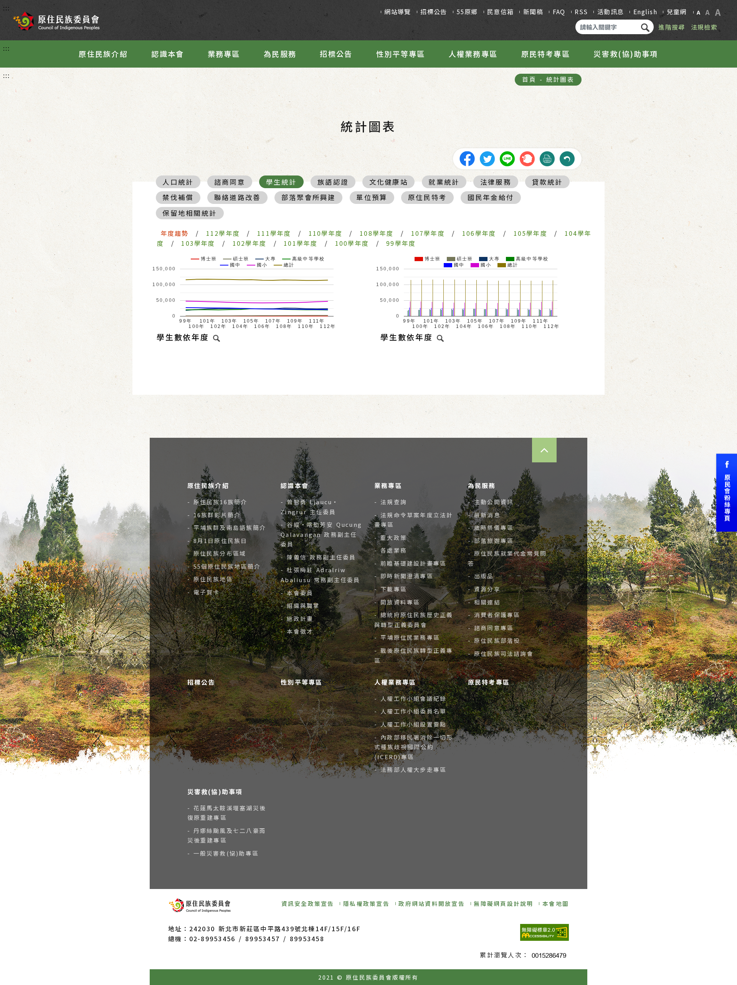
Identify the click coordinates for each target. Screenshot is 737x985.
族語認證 (333, 182)
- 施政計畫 (297, 618)
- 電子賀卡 (203, 592)
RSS (581, 11)
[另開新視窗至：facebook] (467, 157)
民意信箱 (500, 11)
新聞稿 (533, 11)
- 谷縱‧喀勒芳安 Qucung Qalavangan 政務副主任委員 (321, 534)
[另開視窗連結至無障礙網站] (544, 932)
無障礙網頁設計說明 (503, 903)
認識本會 (167, 53)
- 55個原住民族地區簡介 (224, 566)
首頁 (529, 79)
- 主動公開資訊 (491, 502)
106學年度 (479, 233)
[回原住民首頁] (56, 18)
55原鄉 (467, 11)
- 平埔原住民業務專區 (407, 637)
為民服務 (280, 53)
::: (6, 7)
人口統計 (177, 182)
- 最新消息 (484, 515)
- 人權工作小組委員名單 (410, 711)
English (645, 11)
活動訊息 (610, 11)
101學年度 (300, 243)
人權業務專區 (473, 53)
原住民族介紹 (103, 53)
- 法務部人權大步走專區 (410, 769)
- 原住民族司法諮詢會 (501, 653)
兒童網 (677, 11)
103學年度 (198, 243)
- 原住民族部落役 (494, 640)
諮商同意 (229, 182)
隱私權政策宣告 (366, 903)
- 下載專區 (390, 589)
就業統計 (443, 182)
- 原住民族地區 (210, 579)
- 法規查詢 (390, 502)
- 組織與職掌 (300, 605)
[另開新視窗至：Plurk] (527, 157)
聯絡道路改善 (237, 197)
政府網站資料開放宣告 (431, 903)
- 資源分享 (484, 589)
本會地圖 (555, 903)
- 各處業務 (390, 550)
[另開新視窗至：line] (507, 157)
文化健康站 (388, 182)
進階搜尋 (671, 26)
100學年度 (352, 243)
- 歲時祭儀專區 (491, 527)
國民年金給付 (491, 197)
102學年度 (249, 243)
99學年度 (401, 243)
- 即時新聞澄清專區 (403, 576)
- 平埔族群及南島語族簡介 (226, 527)
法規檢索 (704, 26)
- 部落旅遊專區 (491, 540)
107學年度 (428, 233)
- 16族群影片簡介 (214, 515)
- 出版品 (481, 576)
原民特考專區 (545, 53)
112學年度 (223, 233)
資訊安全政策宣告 (307, 903)
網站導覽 (397, 11)
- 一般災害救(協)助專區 (223, 853)
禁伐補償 (177, 197)
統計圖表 (560, 79)
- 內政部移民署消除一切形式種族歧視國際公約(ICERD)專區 (413, 747)
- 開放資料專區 (397, 602)
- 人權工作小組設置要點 (410, 724)
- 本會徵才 (297, 631)
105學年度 (530, 233)
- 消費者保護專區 (494, 615)
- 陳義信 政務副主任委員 (318, 557)
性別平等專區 (400, 53)
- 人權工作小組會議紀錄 (410, 698)
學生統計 (281, 182)
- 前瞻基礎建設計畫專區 (410, 563)
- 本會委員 (297, 593)
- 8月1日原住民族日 (217, 540)
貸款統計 (547, 182)
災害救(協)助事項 (625, 53)
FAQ (559, 11)
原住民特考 (427, 197)
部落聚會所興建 (308, 197)
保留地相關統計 (189, 213)
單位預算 (371, 197)
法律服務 (495, 182)
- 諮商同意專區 (491, 628)
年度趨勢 (175, 233)
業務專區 (224, 53)
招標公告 (433, 11)
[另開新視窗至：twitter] (487, 157)
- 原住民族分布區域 (216, 553)
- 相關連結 (484, 602)
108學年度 (376, 233)
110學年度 (325, 233)
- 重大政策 (390, 537)
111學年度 (274, 233)
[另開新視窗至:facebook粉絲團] (726, 492)
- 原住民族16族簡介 (217, 502)
